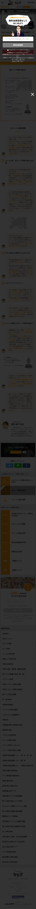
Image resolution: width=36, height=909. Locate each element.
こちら (13, 61)
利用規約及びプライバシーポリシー (11, 54)
